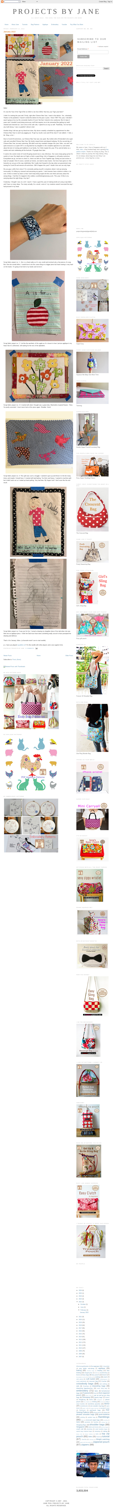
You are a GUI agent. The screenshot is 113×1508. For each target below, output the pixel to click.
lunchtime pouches (94, 1404)
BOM (96, 1372)
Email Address (83, 49)
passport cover (105, 1408)
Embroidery (54, 24)
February (83, 1310)
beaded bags (90, 1370)
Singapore (80, 1427)
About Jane (15, 24)
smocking (89, 1429)
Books (78, 1375)
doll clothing (103, 1384)
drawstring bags (98, 1386)
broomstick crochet (81, 1377)
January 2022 (10, 32)
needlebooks (84, 1406)
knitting (94, 1401)
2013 (80, 1339)
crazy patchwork (81, 1381)
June (82, 1307)
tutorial (105, 1436)
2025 (80, 1293)
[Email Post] (36, 648)
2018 (80, 1325)
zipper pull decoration (85, 1442)
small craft (79, 1429)
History (107, 1397)
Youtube (64, 24)
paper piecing (94, 1408)
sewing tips (104, 1422)
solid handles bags (101, 1429)
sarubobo (87, 1422)
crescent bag (93, 1381)
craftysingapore (103, 1379)
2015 (80, 1334)
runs (78, 1422)
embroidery (82, 1390)
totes (90, 1436)
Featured (86, 1393)
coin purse (79, 1379)
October (83, 1304)
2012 (80, 1342)
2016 (80, 1331)
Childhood (90, 1377)
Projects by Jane (57, 11)
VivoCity (84, 1439)
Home (6, 24)
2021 (80, 1316)
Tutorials (25, 24)
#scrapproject (95, 1366)
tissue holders (89, 1434)
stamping (97, 1431)
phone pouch (97, 1412)
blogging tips (88, 1372)
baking (79, 1370)
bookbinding (103, 1372)
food (95, 1393)
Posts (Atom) (16, 659)
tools (97, 1434)
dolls (77, 1386)
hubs (81, 149)
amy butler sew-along (86, 1368)
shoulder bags (97, 1424)
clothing (97, 1377)
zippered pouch (101, 1442)
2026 (80, 1290)
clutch (105, 1377)
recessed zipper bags (93, 1420)
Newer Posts (8, 655)
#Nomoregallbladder (82, 1366)
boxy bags (85, 1375)
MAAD (106, 1404)
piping (105, 1412)
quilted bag (91, 1417)
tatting (105, 1431)
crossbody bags (84, 1383)
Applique (45, 24)
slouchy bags (104, 1427)
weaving (91, 1439)
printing (82, 1417)
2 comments (29, 648)
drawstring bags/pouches (84, 1388)
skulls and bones (94, 1427)
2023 (80, 1299)
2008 (80, 1354)
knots (101, 1401)
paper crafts (85, 1408)
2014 (80, 1336)
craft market (90, 1379)
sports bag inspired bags (84, 1431)
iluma (91, 1399)
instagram (99, 1399)
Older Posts (69, 655)
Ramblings (103, 1417)
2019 (80, 1322)
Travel (98, 1436)
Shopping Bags (81, 1425)
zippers (85, 1444)
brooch (104, 1375)
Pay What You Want (76, 24)
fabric (96, 1391)
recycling (105, 1420)
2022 (80, 1302)
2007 (80, 1356)
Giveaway (86, 1397)
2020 (80, 1319)
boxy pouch (95, 1375)
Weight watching (102, 1439)
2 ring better (105, 1366)
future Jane (89, 1395)
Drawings (86, 1386)
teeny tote (79, 1434)
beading (99, 1370)
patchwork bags (95, 1410)
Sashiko (95, 1422)
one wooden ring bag (97, 1406)
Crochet (103, 1381)
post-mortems (104, 1414)
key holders (87, 1401)
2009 (80, 1351)
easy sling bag (102, 1388)
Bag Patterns (35, 24)
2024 (80, 1296)
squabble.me (21, 645)
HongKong (82, 1399)
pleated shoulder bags (85, 1414)
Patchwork (82, 1410)
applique (101, 1368)
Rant (82, 1420)
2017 (80, 1328)
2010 (80, 1348)
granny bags (98, 1397)
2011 (80, 1345)
